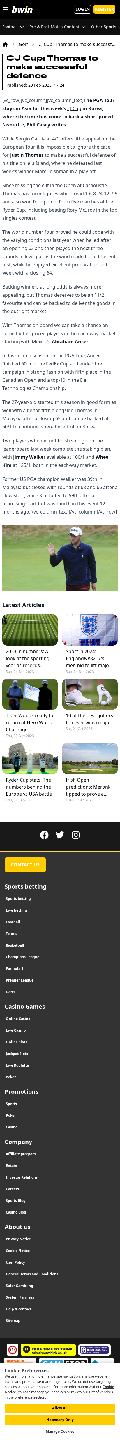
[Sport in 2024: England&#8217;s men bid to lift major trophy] (90, 629)
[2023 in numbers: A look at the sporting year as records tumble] (30, 629)
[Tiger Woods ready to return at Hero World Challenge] (30, 694)
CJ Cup (74, 108)
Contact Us (25, 864)
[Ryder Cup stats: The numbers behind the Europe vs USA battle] (30, 758)
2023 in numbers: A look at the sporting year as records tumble (28, 658)
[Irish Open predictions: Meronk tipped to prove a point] (90, 758)
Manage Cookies (60, 1431)
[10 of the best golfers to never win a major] (90, 694)
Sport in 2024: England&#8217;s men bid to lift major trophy (88, 658)
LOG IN (82, 9)
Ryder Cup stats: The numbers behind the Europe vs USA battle (29, 787)
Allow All (60, 1408)
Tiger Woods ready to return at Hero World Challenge (29, 722)
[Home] (5, 44)
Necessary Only (60, 1419)
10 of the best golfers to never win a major (89, 719)
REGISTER (104, 9)
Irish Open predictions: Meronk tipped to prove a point (88, 787)
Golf (23, 44)
